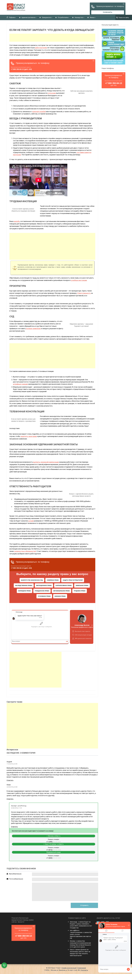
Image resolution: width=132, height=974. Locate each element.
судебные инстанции (79, 280)
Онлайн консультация (69, 968)
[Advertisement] (52, 38)
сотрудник (52, 93)
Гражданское (47, 17)
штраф (31, 521)
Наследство (79, 17)
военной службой (39, 111)
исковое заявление (33, 328)
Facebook (98, 922)
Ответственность (84, 293)
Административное (29, 17)
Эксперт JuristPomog (18, 806)
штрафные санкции (20, 384)
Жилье (92, 17)
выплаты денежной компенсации (46, 462)
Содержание (81, 968)
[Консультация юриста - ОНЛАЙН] (113, 47)
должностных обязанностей (25, 551)
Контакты (84, 970)
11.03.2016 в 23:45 (12, 764)
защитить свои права (29, 436)
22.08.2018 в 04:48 (12, 787)
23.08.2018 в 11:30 (16, 808)
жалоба (17, 221)
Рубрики (12, 17)
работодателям (41, 48)
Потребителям (63, 17)
